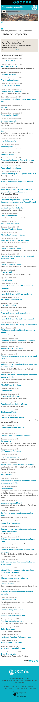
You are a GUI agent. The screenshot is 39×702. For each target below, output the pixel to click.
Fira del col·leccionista (9, 80)
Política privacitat (28, 686)
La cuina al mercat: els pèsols (12, 417)
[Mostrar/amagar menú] (4, 11)
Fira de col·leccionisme (10, 456)
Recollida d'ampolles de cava (12, 609)
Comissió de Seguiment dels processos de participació (17, 550)
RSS (18, 688)
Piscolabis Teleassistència (11, 85)
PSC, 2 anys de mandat (10, 223)
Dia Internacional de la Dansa (12, 427)
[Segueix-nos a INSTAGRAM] (24, 2)
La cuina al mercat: (11, 503)
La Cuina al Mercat (8, 599)
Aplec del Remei (7, 154)
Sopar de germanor (8, 146)
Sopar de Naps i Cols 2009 (11, 642)
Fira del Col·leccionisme (10, 396)
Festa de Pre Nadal (8, 60)
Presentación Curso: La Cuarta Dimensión (17, 160)
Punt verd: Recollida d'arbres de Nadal (16, 637)
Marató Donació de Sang (11, 385)
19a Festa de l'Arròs (9, 412)
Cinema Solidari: (18, 530)
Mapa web (24, 688)
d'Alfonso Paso (17, 514)
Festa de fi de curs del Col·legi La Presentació (19, 324)
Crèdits (33, 688)
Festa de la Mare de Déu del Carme (15, 240)
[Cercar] (35, 2)
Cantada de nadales (8, 74)
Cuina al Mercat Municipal (11, 91)
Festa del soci (6, 272)
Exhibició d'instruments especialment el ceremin (17, 592)
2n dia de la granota (8, 121)
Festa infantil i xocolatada (11, 168)
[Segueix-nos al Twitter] (17, 2)
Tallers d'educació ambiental (12, 348)
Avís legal (16, 686)
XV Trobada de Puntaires (11, 451)
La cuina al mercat (8, 583)
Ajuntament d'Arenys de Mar (12, 7)
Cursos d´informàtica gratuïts (12, 248)
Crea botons (6, 441)
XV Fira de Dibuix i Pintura (11, 299)
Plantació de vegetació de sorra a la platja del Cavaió (19, 357)
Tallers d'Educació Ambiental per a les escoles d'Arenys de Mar (19, 365)
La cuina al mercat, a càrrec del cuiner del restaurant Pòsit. (17, 257)
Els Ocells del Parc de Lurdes (12, 207)
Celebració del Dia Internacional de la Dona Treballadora (18, 562)
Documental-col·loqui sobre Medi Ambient (18, 340)
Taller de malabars (8, 629)
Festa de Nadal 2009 (9, 66)
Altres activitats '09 (13, 50)
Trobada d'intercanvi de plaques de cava (17, 181)
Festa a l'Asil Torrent (9, 215)
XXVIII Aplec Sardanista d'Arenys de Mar (17, 464)
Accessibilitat (10, 688)
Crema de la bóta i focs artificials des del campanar (17, 286)
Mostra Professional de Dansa (13, 234)
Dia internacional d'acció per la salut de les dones (18, 331)
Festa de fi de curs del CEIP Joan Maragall (17, 318)
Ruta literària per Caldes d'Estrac (14, 404)
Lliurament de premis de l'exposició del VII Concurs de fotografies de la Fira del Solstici (18, 200)
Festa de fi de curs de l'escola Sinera (15, 313)
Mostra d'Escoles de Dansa (11, 229)
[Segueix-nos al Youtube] (21, 2)
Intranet (7, 686)
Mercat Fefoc (6, 474)
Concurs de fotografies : (18, 173)
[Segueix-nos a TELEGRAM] (27, 2)
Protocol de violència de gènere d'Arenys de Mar (18, 100)
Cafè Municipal (7, 488)
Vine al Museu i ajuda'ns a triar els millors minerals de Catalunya (17, 571)
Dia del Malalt (6, 390)
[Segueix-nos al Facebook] (14, 2)
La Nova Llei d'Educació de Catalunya (15, 435)
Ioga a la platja (6, 280)
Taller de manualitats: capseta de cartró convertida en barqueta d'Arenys (16, 190)
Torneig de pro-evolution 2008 (13, 648)
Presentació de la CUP (10, 115)
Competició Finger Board (11, 523)
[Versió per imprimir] (37, 661)
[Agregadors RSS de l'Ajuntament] (30, 2)
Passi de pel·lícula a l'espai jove (13, 615)
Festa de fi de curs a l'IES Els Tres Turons (16, 294)
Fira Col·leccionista (8, 141)
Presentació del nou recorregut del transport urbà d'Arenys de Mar (19, 481)
